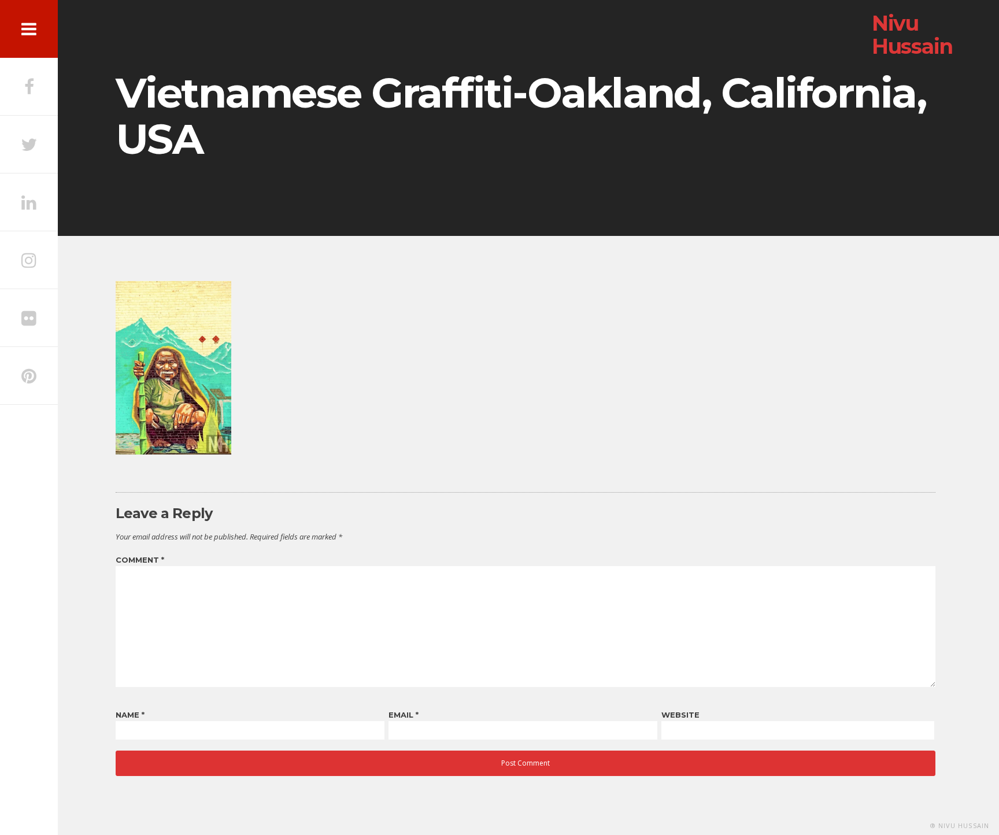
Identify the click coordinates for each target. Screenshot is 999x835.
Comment (140, 559)
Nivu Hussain (912, 34)
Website (680, 714)
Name (130, 714)
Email (403, 714)
